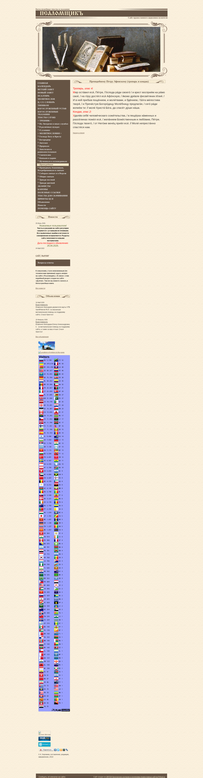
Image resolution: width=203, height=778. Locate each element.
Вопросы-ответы (46, 263)
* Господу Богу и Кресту (49, 136)
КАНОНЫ (43, 189)
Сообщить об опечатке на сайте (52, 777)
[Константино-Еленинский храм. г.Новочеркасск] (46, 349)
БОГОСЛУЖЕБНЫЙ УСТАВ (52, 108)
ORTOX (109, 777)
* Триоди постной (46, 180)
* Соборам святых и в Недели (52, 173)
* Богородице (44, 140)
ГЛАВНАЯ (43, 83)
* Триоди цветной (46, 183)
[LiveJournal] (66, 750)
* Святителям (44, 155)
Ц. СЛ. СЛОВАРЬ (46, 102)
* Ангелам (43, 143)
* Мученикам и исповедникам (52, 161)
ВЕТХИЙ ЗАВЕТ (46, 89)
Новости (42, 205)
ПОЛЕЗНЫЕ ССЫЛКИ (49, 192)
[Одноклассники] (61, 750)
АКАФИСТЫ (44, 186)
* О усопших (44, 130)
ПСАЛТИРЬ (43, 96)
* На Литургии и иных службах (53, 124)
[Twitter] (58, 750)
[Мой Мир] (64, 750)
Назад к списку (79, 133)
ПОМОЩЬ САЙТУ (47, 208)
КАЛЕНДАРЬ (44, 86)
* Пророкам (43, 146)
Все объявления (42, 337)
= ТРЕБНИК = (45, 121)
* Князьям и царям (47, 158)
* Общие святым (46, 176)
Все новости (40, 288)
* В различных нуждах (49, 127)
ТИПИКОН (43, 105)
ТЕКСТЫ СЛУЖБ (47, 117)
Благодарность (42, 305)
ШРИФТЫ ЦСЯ (45, 199)
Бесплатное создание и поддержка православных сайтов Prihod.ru (138, 777)
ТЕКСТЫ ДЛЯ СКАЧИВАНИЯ (53, 196)
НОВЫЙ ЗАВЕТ (45, 93)
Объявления (44, 202)
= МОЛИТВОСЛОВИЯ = (50, 133)
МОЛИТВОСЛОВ (46, 99)
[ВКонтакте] (55, 750)
